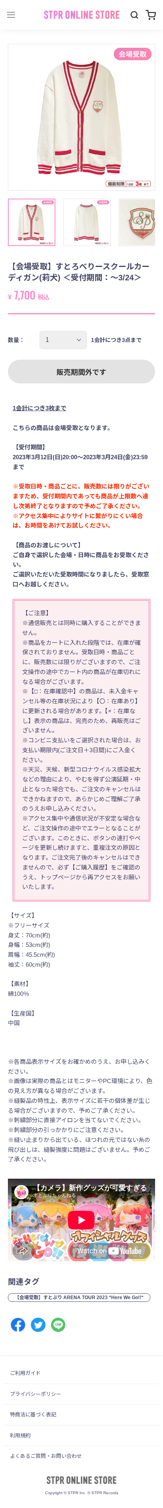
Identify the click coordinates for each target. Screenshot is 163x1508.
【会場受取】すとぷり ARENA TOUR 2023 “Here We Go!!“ (79, 1297)
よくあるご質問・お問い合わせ (46, 1456)
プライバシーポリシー (35, 1394)
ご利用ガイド (25, 1373)
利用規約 (20, 1436)
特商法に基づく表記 (33, 1415)
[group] (81, 117)
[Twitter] (38, 1325)
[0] (151, 15)
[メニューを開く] (11, 15)
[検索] (134, 15)
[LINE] (58, 1325)
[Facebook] (18, 1325)
